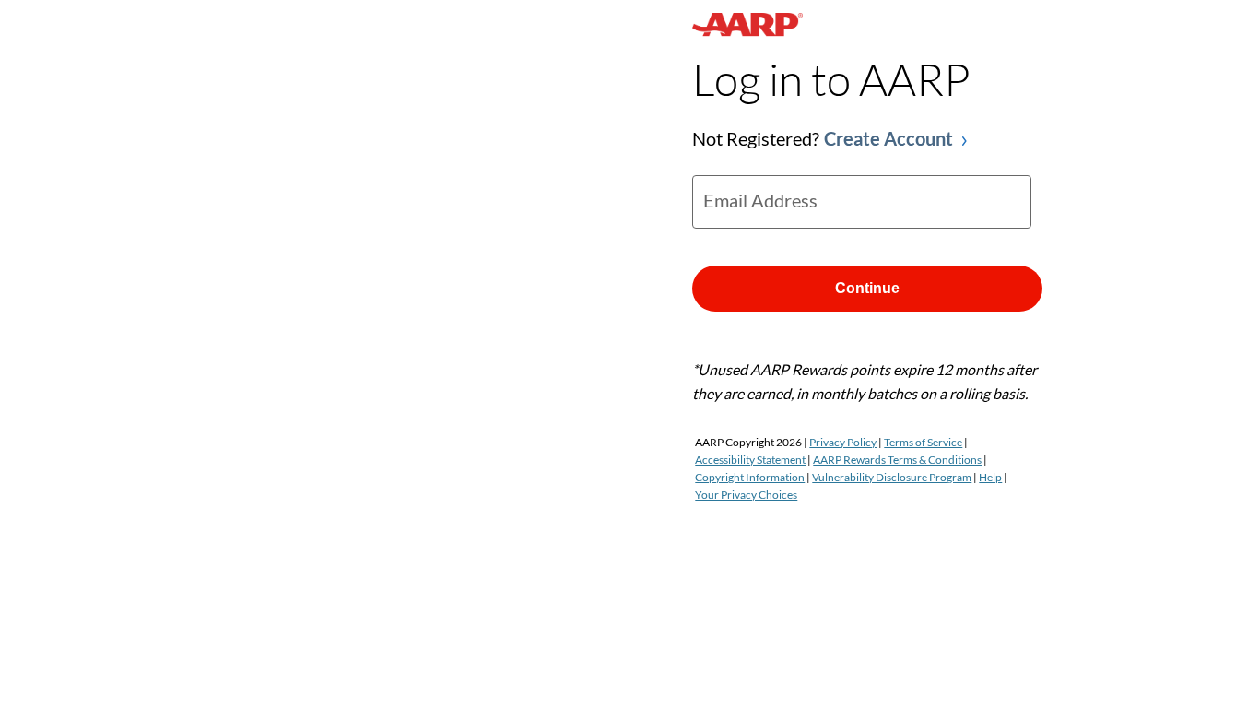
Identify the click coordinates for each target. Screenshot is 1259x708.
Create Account (888, 138)
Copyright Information (750, 477)
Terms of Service (923, 442)
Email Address (760, 200)
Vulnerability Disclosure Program (891, 477)
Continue (867, 288)
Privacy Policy (843, 442)
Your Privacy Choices (746, 495)
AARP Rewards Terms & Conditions (897, 459)
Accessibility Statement (750, 459)
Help (990, 477)
